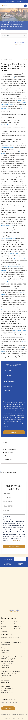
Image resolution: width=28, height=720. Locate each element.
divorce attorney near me (19, 330)
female (8, 175)
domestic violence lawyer (7, 309)
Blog (7, 22)
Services (3, 623)
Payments (4, 628)
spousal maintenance (16, 266)
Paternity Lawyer (9, 459)
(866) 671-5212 (5, 650)
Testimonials (4, 631)
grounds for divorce (13, 253)
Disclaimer (14, 718)
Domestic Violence (5, 124)
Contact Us (17, 628)
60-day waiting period (19, 258)
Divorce (25, 59)
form (22, 347)
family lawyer (23, 108)
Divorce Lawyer (9, 452)
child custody (7, 266)
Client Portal (17, 626)
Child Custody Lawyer (10, 449)
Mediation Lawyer (9, 456)
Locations (16, 621)
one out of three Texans (7, 147)
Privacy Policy (8, 718)
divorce (3, 89)
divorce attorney (5, 270)
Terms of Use (16, 540)
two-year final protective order (8, 238)
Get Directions (5, 652)
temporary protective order (7, 225)
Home (3, 22)
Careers (3, 626)
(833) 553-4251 (20, 1)
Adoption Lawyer (9, 446)
